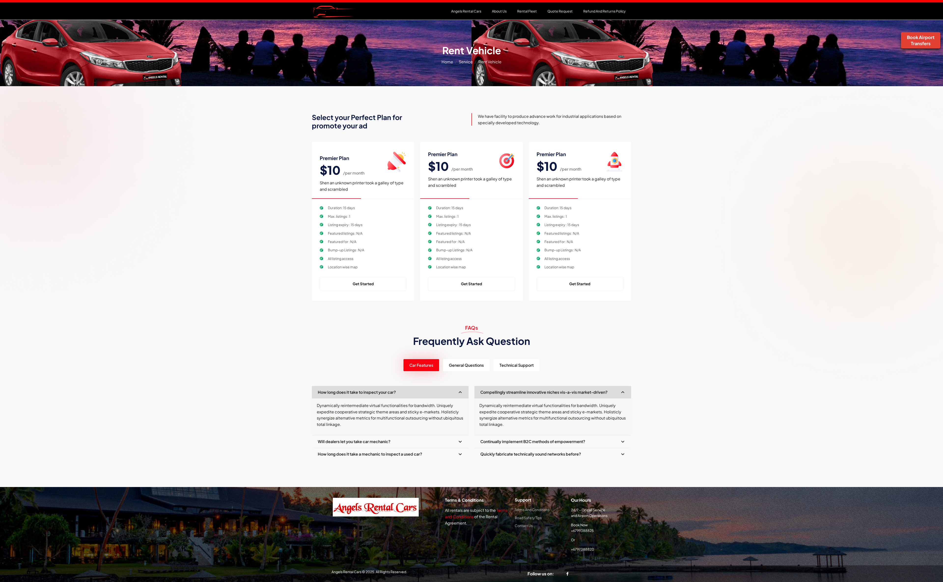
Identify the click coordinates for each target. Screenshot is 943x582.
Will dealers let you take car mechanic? (354, 441)
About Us (499, 11)
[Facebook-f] (567, 574)
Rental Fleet (527, 11)
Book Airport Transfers (920, 40)
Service (466, 61)
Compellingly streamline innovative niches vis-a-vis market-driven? (544, 392)
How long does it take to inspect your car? (357, 392)
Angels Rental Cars (466, 11)
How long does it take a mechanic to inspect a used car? (370, 454)
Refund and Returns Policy (604, 11)
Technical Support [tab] (516, 365)
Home (447, 61)
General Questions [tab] (466, 365)
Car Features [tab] (421, 365)
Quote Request (560, 11)
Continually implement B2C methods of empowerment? (532, 441)
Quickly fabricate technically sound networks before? (530, 454)
